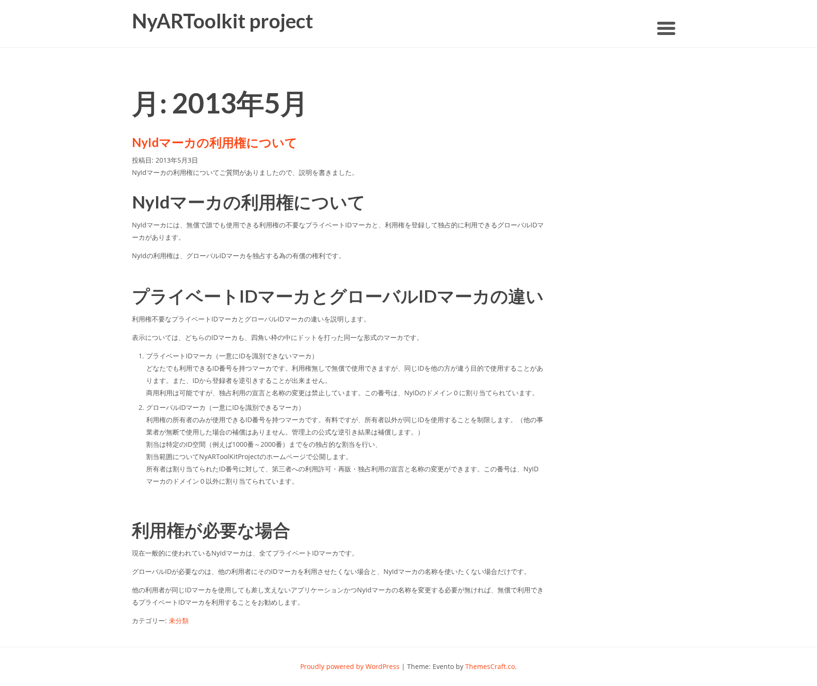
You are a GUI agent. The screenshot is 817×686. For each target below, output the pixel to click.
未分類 (179, 620)
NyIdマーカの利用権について (214, 142)
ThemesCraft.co (490, 666)
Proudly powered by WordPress (350, 666)
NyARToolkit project (222, 21)
